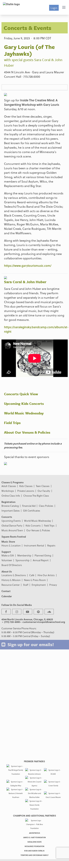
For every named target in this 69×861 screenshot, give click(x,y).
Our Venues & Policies (38, 530)
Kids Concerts (33, 525)
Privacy (53, 584)
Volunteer (6, 560)
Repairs (51, 545)
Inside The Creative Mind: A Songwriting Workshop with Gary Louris (31, 102)
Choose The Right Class (36, 495)
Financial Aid (29, 505)
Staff (25, 584)
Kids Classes (26, 486)
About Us (6, 571)
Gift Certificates (31, 510)
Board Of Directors (11, 565)
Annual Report (41, 560)
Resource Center (10, 584)
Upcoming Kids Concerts (24, 403)
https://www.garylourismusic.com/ (27, 265)
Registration (8, 502)
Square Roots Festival (13, 536)
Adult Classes (8, 486)
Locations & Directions (13, 575)
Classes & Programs (12, 482)
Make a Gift (7, 555)
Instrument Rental (34, 545)
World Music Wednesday (24, 413)
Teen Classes (42, 486)
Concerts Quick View (21, 393)
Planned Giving (43, 555)
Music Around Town (12, 530)
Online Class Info (10, 495)
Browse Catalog (10, 505)
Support (6, 551)
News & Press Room (35, 580)
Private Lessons (25, 491)
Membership (24, 555)
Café (31, 575)
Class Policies (46, 505)
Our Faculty (44, 491)
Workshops (7, 491)
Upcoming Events (11, 520)
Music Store (8, 541)
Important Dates (10, 510)
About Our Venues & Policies (27, 432)
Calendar (6, 596)
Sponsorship (22, 560)
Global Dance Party (11, 525)
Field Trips (12, 422)
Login (54, 8)
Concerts (6, 517)
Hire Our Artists (46, 575)
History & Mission (11, 580)
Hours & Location (11, 545)
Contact (5, 591)
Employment (39, 584)
